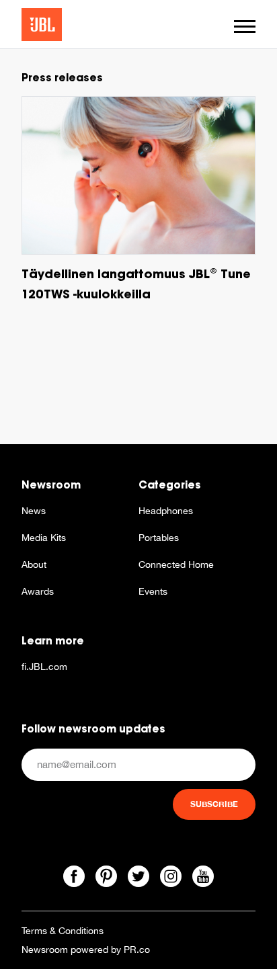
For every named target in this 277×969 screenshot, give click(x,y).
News (34, 510)
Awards (38, 591)
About (34, 564)
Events (152, 591)
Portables (158, 537)
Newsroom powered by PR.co (86, 949)
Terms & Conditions (63, 930)
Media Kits (44, 537)
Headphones (165, 510)
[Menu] (244, 26)
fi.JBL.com (44, 666)
